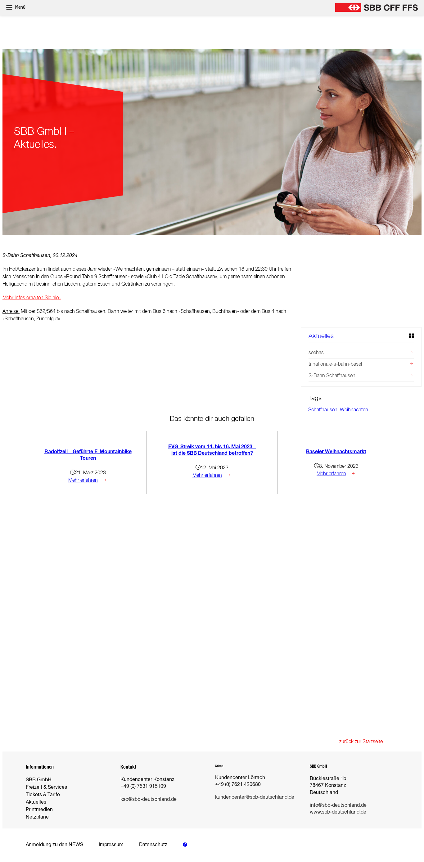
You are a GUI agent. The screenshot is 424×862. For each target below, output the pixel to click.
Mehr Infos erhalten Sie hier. (31, 297)
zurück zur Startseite (361, 741)
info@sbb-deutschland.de (338, 805)
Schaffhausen (322, 409)
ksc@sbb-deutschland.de (148, 799)
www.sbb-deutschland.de (338, 812)
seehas (316, 352)
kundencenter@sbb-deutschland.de (254, 797)
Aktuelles (321, 335)
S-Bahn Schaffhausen (332, 375)
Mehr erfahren (83, 480)
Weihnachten (354, 409)
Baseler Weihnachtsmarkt (336, 451)
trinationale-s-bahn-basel (335, 364)
